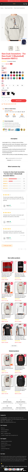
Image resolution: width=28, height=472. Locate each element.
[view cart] (26, 4)
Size (2, 83)
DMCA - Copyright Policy (6, 433)
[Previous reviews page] (19, 249)
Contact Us (3, 446)
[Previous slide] (2, 27)
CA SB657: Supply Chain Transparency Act (9, 435)
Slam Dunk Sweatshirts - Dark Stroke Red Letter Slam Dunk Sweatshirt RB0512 (20, 296)
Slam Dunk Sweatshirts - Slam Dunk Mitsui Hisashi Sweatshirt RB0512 (20, 368)
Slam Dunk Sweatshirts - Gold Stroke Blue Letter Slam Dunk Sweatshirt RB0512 (20, 389)
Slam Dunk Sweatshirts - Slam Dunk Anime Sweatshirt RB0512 (7, 368)
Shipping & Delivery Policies (6, 441)
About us (3, 428)
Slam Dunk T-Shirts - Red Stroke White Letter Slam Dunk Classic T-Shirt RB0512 (7, 338)
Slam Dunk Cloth (9, 8)
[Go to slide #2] (17, 48)
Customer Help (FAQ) (5, 448)
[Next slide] (25, 27)
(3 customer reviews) (11, 61)
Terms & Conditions (5, 429)
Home (2, 8)
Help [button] (25, 470)
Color (3, 70)
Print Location (4, 90)
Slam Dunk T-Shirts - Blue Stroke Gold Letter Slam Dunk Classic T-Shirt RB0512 (20, 338)
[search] (24, 4)
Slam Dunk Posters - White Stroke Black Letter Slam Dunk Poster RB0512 (7, 275)
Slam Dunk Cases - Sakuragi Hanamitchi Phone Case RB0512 (7, 296)
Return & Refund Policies (6, 445)
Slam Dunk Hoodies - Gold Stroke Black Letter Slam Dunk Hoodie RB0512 (20, 317)
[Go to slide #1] (10, 48)
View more (14, 345)
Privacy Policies (4, 431)
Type (3, 66)
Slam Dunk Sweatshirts (19, 8)
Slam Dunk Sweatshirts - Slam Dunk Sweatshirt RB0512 (6, 317)
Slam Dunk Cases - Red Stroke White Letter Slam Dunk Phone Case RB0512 (20, 275)
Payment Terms (4, 443)
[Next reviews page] (25, 249)
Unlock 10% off (2, 466)
